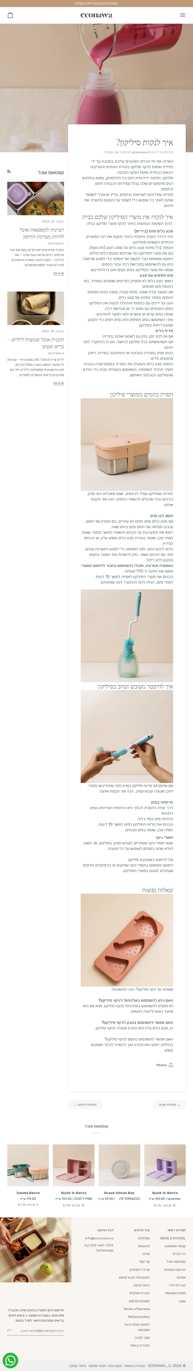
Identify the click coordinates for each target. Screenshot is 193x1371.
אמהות (181, 1277)
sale (182, 1301)
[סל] (14, 15)
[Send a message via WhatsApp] (10, 1360)
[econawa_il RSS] (9, 171)
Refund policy (139, 1317)
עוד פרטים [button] (142, 1230)
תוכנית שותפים (139, 1293)
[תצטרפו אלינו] (11, 1330)
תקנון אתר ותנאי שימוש (134, 1277)
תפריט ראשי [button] (176, 1230)
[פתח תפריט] (178, 15)
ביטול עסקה (141, 1285)
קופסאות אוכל (176, 1261)
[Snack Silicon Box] (119, 1165)
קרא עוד (58, 273)
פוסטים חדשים (85, 1104)
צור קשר (144, 1261)
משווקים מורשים (139, 1301)
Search (144, 1246)
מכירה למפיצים (139, 1270)
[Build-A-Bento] (165, 1165)
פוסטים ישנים (169, 1104)
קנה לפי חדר (177, 1285)
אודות (146, 1254)
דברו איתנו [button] (105, 1230)
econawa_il (160, 1366)
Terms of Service (137, 1309)
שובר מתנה (142, 1338)
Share (161, 1065)
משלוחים (144, 1238)
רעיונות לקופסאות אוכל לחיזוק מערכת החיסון (42, 233)
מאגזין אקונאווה (175, 1293)
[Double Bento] (28, 1165)
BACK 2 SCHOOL (173, 1238)
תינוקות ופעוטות (175, 1270)
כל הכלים (179, 1254)
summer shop (175, 1246)
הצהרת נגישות (140, 1345)
